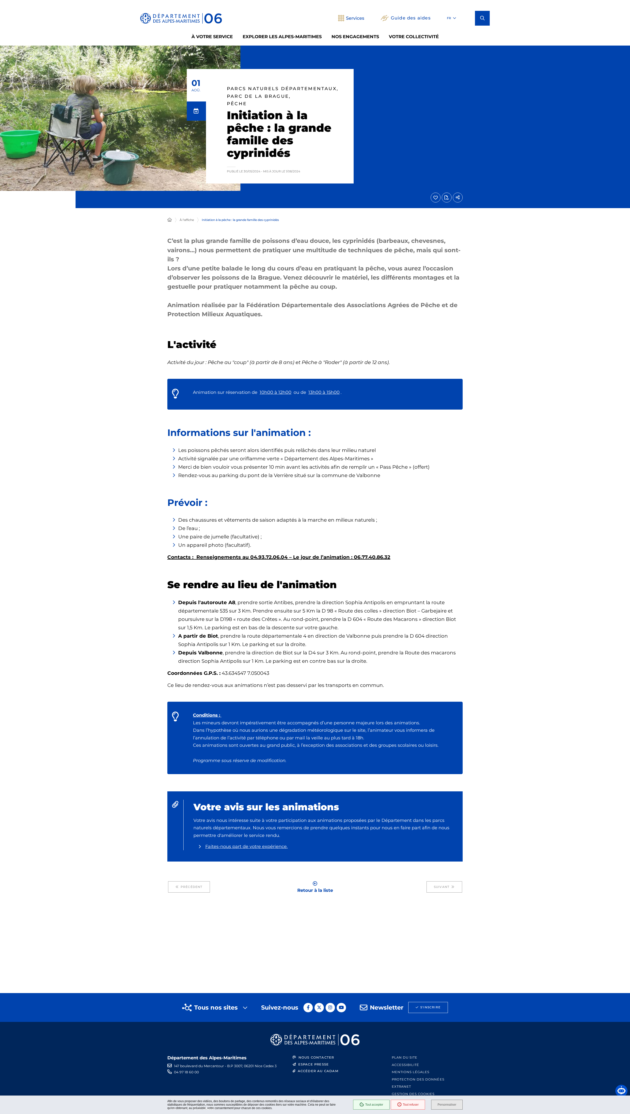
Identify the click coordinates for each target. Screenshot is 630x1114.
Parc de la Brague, (259, 96)
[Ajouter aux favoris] (436, 197)
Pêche (237, 103)
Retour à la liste (315, 890)
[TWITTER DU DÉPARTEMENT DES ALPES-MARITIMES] (319, 1008)
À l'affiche (187, 220)
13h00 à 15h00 (324, 392)
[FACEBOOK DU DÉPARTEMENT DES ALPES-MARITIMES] (308, 1008)
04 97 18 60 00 (186, 1072)
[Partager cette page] (458, 197)
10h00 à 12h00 (275, 392)
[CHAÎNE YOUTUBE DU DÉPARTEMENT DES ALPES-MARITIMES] (341, 1008)
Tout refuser (411, 1104)
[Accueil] (169, 220)
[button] (482, 18)
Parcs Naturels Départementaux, (282, 88)
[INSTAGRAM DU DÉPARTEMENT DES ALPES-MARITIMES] (330, 1008)
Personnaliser (447, 1104)
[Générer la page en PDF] (447, 197)
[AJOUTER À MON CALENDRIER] (196, 111)
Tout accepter (374, 1104)
